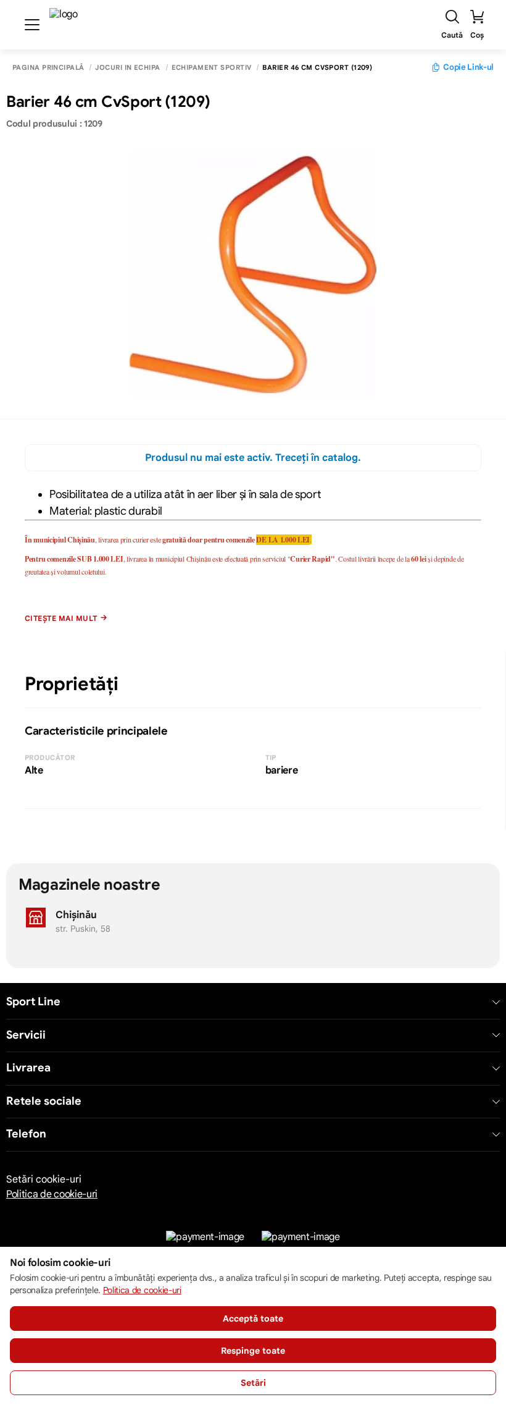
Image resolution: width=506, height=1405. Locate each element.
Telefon (26, 1134)
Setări (253, 1382)
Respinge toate (253, 1350)
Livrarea (28, 1067)
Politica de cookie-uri (51, 1194)
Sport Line (33, 1001)
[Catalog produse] (32, 25)
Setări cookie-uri (43, 1179)
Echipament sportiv (212, 67)
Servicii (26, 1035)
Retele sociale (43, 1101)
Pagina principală (48, 67)
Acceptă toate (253, 1318)
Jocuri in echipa (127, 67)
